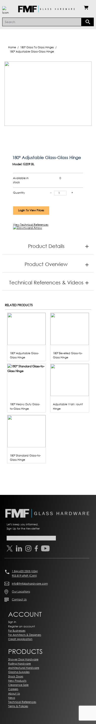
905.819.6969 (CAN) (24, 576)
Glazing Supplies (19, 672)
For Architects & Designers (24, 635)
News (11, 698)
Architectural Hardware (23, 668)
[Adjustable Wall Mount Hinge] (69, 380)
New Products (17, 681)
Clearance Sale (18, 685)
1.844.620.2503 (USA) (25, 571)
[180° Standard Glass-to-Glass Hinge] (26, 431)
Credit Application (20, 639)
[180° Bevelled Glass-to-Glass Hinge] (69, 329)
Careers (13, 689)
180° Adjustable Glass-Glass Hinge (32, 52)
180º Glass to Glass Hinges (37, 47)
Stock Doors (15, 676)
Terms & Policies (18, 706)
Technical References (22, 702)
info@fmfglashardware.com (30, 584)
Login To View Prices (31, 210)
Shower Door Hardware (23, 659)
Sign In (12, 622)
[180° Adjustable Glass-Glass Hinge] (26, 329)
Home (12, 47)
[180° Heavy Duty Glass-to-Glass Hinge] (26, 368)
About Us (14, 694)
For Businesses (16, 631)
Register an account (21, 626)
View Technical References (30, 225)
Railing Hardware (19, 664)
